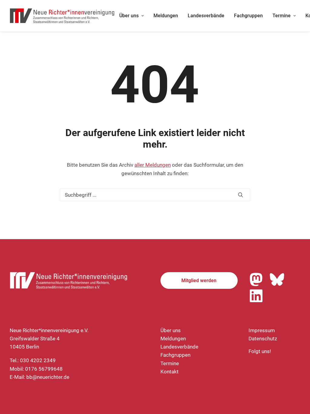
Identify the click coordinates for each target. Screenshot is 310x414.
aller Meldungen (152, 165)
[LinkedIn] (256, 295)
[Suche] (155, 195)
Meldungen (165, 15)
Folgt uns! (260, 351)
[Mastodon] (256, 279)
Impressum (262, 330)
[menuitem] (131, 16)
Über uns (129, 15)
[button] (240, 194)
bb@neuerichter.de (47, 377)
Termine (281, 15)
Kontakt (169, 372)
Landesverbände (206, 15)
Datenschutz (263, 339)
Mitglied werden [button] (198, 280)
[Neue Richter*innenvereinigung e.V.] (62, 15)
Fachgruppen (248, 15)
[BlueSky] (277, 279)
